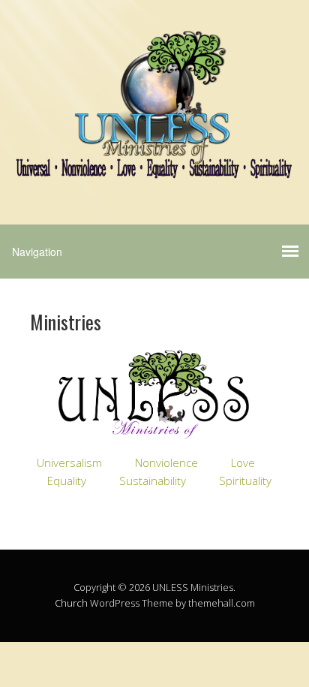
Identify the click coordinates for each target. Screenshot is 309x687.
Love (243, 462)
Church (71, 603)
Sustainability (152, 480)
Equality (66, 480)
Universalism (69, 462)
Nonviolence (166, 462)
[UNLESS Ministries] (154, 166)
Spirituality (245, 480)
